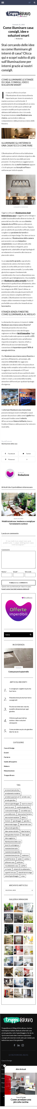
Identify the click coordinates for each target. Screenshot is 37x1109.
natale (20, 859)
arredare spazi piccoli (12, 797)
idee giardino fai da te (12, 835)
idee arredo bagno (11, 824)
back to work (9, 807)
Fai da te (18, 668)
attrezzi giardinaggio (12, 804)
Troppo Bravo (9, 775)
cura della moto (10, 814)
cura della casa (25, 811)
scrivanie (8, 869)
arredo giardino (10, 800)
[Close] (4, 1065)
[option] (18, 509)
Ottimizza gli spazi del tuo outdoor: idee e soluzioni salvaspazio (18, 720)
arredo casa (26, 797)
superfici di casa (10, 872)
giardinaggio (17, 821)
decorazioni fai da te (25, 814)
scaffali (23, 866)
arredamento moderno (12, 793)
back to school (27, 804)
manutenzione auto (11, 848)
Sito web (28, 572)
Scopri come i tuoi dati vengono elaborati (15, 589)
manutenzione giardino (12, 852)
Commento (5, 550)
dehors (24, 817)
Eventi (6, 753)
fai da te (7, 821)
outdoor (27, 859)
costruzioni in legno (11, 811)
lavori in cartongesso (12, 845)
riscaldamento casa (11, 866)
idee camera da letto (12, 831)
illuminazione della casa (9, 444)
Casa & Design (9, 748)
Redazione (19, 38)
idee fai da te (25, 831)
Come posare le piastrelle (18, 672)
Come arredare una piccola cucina (21, 1100)
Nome (4, 572)
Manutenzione (9, 771)
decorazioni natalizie (12, 817)
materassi (25, 855)
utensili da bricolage (25, 872)
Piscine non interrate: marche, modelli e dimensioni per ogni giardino (19, 709)
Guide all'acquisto (10, 762)
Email (15, 572)
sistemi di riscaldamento (22, 869)
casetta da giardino (23, 807)
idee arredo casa (25, 824)
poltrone (20, 862)
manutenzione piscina (12, 855)
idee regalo (26, 835)
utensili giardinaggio (12, 876)
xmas (23, 876)
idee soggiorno (10, 838)
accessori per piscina (12, 790)
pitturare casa (9, 862)
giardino (27, 821)
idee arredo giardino (12, 828)
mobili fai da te (10, 859)
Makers (7, 766)
